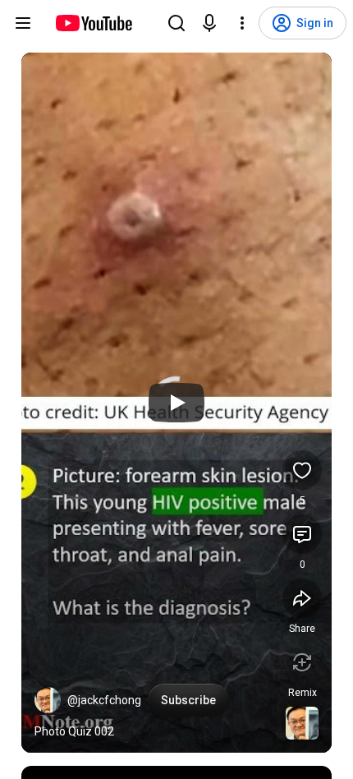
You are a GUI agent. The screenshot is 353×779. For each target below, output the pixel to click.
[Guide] (23, 23)
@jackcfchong (104, 700)
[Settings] (242, 23)
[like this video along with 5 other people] (302, 470)
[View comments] (302, 534)
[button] (47, 700)
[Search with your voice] (209, 23)
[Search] (176, 23)
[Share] (302, 598)
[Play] (176, 402)
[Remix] (302, 662)
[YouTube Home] (93, 23)
